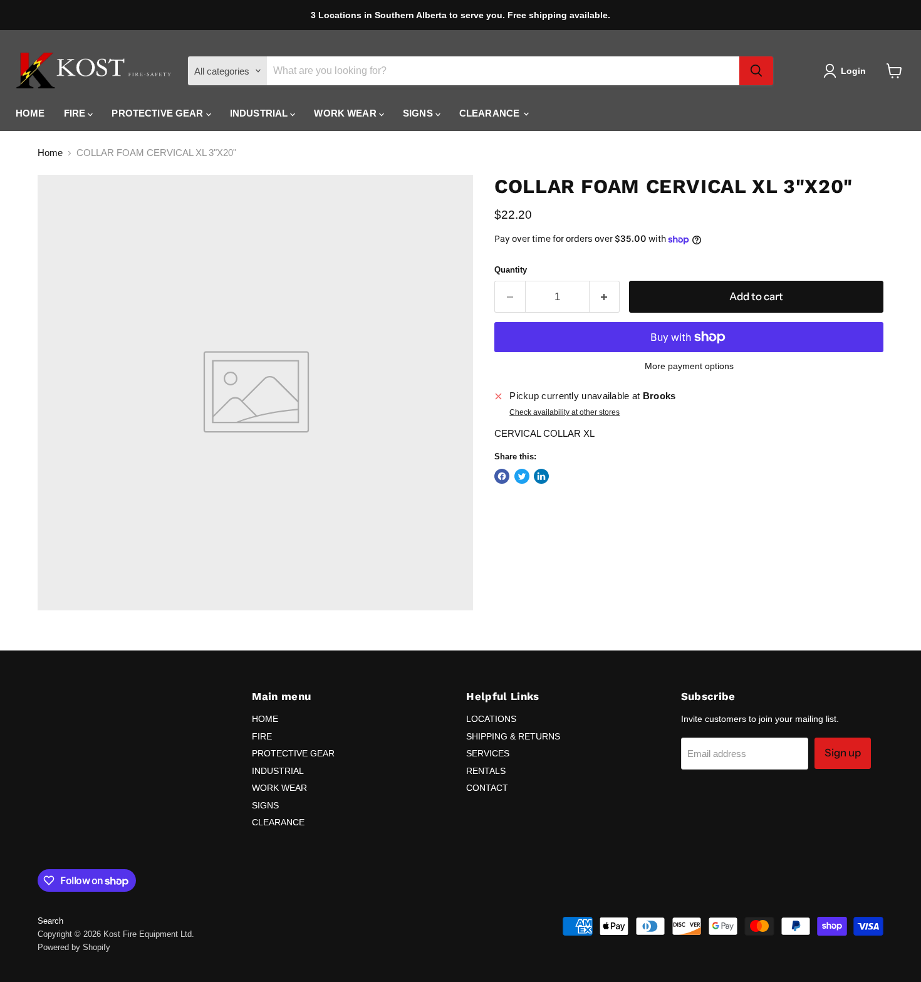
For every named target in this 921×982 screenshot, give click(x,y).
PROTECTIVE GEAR (159, 113)
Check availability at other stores (564, 412)
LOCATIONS (491, 719)
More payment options (689, 366)
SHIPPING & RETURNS (513, 736)
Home (50, 152)
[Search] (756, 70)
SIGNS (419, 113)
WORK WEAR (346, 113)
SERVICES (487, 753)
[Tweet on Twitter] (521, 476)
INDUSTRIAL (260, 113)
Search (50, 921)
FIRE (76, 113)
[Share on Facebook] (501, 476)
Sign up (843, 752)
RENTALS (486, 771)
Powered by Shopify (74, 947)
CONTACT (487, 788)
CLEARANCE (491, 113)
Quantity (510, 269)
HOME (30, 113)
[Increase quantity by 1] (605, 297)
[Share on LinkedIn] (541, 476)
